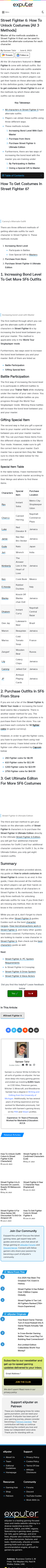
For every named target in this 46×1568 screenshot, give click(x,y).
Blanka (5, 598)
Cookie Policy (32, 1462)
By (2, 50)
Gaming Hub (12, 1488)
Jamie (5, 538)
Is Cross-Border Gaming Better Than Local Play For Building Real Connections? (31, 1337)
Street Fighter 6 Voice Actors (20, 976)
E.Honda (6, 586)
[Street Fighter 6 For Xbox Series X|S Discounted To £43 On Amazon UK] (11, 1202)
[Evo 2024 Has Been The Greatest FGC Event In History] (9, 1282)
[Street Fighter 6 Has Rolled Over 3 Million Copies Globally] (9, 1293)
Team (8, 1462)
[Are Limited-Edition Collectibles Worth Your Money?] (9, 1349)
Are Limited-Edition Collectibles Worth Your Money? (29, 1348)
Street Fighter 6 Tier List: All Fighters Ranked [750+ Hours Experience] (30, 1304)
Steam (26, 1111)
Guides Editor (14, 1065)
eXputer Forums (28, 1246)
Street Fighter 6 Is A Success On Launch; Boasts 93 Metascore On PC (10, 1186)
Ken (4, 579)
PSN (16, 1111)
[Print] (36, 1030)
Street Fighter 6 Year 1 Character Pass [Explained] (33, 1184)
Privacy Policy (32, 1458)
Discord (30, 1492)
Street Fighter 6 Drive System (20, 971)
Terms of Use (32, 1466)
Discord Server (10, 1249)
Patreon (9, 1497)
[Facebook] (8, 1030)
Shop (8, 1492)
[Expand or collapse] (41, 175)
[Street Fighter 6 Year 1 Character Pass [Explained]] (33, 1174)
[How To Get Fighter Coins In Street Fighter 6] (33, 1202)
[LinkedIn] (19, 1030)
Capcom (37, 747)
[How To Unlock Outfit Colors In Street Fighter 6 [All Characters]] (11, 1145)
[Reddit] (25, 1030)
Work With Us (32, 1501)
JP (3, 678)
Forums (29, 1488)
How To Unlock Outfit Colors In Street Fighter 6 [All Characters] (11, 1157)
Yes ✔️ (15, 993)
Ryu (3, 504)
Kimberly (6, 565)
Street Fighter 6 (23, 918)
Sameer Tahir (8, 50)
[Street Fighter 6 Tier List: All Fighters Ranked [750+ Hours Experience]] (9, 1305)
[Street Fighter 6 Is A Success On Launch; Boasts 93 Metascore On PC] (11, 1174)
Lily (3, 661)
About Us (10, 1458)
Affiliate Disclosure (31, 1472)
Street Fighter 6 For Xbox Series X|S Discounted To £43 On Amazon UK (11, 1214)
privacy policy (10, 1393)
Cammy (5, 669)
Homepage (11, 1473)
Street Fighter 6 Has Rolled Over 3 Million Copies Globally (31, 1293)
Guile (4, 546)
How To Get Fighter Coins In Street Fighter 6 (32, 1212)
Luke (4, 529)
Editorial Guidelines (11, 1467)
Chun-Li (6, 517)
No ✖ (30, 993)
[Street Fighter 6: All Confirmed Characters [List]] (33, 1145)
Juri (3, 552)
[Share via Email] (30, 1030)
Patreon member (24, 1422)
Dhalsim (6, 611)
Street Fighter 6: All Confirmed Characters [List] (33, 1156)
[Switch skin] (43, 12)
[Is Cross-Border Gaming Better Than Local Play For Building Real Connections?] (9, 1337)
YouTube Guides (34, 1497)
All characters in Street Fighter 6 (21, 109)
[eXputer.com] (23, 5)
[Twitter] (13, 1030)
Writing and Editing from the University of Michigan (22, 1094)
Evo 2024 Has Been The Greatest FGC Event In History (29, 1281)
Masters (33, 254)
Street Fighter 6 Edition (28, 837)
